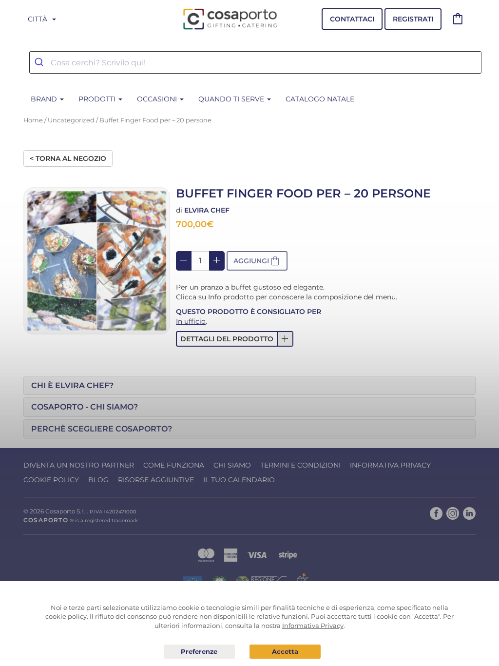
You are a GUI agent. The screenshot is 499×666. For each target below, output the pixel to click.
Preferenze (199, 652)
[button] (234, 339)
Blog (98, 479)
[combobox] (255, 62)
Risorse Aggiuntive (156, 479)
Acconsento (285, 652)
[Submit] (40, 62)
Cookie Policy (51, 479)
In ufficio (191, 321)
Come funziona (173, 465)
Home (33, 120)
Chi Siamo (232, 465)
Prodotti (97, 99)
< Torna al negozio (68, 158)
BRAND (45, 99)
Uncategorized (71, 120)
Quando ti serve (232, 99)
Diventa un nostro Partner (78, 465)
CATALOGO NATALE (320, 99)
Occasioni (158, 99)
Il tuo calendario (239, 479)
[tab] (249, 385)
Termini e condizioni (300, 465)
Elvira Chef (207, 210)
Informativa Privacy (390, 465)
